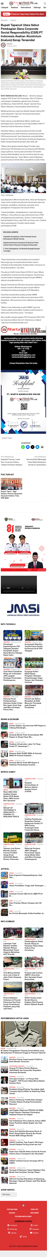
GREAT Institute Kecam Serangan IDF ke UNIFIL (26, 1162)
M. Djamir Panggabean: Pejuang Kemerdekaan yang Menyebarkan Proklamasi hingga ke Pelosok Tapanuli (23, 1052)
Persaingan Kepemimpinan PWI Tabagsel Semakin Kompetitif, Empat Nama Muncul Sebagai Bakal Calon (12, 649)
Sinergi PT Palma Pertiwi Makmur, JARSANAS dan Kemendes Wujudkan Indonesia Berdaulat (25, 1070)
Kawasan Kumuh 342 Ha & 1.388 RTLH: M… (26, 895)
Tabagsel (6, 642)
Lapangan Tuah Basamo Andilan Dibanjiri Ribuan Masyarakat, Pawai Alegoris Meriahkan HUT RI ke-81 (11, 949)
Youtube (35, 1233)
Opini (11, 901)
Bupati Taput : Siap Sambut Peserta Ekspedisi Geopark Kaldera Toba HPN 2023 (11, 495)
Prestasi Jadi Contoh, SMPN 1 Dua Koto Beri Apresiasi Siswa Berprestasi (34, 976)
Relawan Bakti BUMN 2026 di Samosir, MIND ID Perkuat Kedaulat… (25, 754)
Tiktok (24, 1237)
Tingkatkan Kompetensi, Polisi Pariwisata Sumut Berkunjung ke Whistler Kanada (19, 238)
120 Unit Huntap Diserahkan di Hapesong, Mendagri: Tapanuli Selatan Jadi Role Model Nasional (27, 1181)
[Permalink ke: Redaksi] (3, 45)
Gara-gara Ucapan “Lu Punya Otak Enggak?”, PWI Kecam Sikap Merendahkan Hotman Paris (27, 1081)
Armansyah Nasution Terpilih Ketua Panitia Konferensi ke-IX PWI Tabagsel (34, 647)
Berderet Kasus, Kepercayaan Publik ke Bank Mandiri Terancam (25, 1060)
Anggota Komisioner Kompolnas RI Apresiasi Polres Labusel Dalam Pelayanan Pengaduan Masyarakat (21, 244)
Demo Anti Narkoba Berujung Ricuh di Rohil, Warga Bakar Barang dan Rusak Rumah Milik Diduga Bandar (25, 1133)
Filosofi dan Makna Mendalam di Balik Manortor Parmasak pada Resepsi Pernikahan (33, 703)
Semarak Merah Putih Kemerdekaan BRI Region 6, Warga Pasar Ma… (26, 736)
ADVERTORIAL (13, 1066)
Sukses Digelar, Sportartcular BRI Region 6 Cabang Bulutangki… (27, 727)
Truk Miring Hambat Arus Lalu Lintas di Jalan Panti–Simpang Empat (12, 976)
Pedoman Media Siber (23, 1216)
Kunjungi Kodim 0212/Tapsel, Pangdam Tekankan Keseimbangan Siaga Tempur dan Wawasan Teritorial (34, 677)
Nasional (12, 1057)
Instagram (35, 1229)
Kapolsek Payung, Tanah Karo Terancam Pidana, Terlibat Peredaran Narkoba (11, 460)
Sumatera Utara (30, 779)
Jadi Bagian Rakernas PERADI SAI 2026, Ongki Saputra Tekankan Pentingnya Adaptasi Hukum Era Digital (26, 1112)
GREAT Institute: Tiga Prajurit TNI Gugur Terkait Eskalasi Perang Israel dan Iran (26, 1143)
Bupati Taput (7, 438)
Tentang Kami (12, 1209)
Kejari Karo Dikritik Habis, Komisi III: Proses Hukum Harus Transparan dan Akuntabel (27, 1153)
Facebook (13, 1225)
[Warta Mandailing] (23, 3)
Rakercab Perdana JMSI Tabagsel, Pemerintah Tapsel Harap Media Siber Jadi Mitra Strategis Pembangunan (33, 853)
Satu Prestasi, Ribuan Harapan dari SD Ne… (25, 904)
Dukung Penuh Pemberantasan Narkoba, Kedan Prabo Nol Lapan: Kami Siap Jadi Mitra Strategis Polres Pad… (12, 704)
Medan (5, 790)
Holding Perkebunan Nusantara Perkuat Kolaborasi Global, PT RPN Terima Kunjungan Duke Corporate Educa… (34, 824)
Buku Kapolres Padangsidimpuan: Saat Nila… (25, 876)
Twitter (35, 1225)
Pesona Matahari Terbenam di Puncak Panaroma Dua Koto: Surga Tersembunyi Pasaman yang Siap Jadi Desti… (12, 1003)
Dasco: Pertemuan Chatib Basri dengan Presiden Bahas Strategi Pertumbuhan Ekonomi (25, 1102)
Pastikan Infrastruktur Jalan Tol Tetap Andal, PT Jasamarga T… (25, 745)
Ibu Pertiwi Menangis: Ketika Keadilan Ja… (27, 913)
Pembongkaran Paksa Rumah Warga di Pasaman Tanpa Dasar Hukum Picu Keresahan (34, 946)
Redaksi (12, 1213)
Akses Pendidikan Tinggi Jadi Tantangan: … (27, 886)
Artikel (11, 873)
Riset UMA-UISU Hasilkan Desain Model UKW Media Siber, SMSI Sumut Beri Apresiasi (11, 796)
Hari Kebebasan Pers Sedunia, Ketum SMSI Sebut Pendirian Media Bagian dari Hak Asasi (27, 1123)
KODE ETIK (34, 1209)
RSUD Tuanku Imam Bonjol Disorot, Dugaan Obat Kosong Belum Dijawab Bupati (34, 1001)
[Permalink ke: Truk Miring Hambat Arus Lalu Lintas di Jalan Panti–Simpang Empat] (12, 962)
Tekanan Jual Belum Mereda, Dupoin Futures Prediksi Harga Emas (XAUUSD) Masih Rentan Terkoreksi (11, 853)
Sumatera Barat (8, 939)
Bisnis (11, 724)
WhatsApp (13, 1229)
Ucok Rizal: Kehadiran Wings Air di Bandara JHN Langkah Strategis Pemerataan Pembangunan (12, 676)
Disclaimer (34, 1213)
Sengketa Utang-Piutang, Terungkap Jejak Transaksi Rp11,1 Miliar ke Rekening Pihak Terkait (27, 1091)
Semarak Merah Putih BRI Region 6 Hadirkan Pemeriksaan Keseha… (24, 764)
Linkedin (13, 1233)
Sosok (3, 1048)
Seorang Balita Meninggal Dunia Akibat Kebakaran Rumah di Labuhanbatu (36, 460)
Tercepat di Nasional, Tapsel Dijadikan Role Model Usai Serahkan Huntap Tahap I (27, 1171)
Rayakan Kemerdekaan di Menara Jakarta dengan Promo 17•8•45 (31, 787)
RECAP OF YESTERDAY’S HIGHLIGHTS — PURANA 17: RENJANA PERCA (11, 812)
